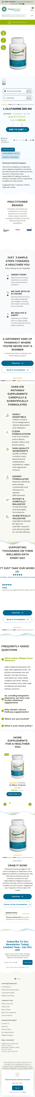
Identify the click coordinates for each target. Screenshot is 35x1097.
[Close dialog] (33, 540)
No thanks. (9, 556)
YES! (9, 553)
